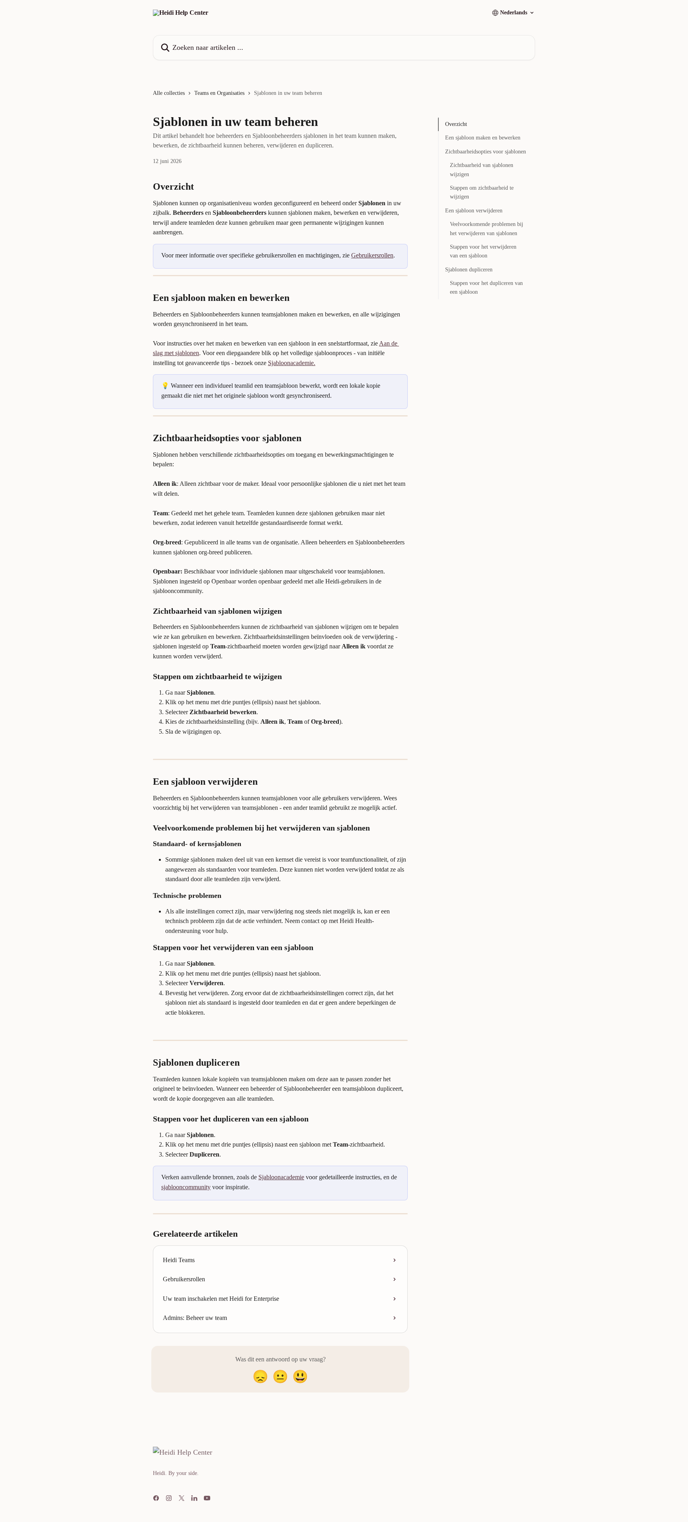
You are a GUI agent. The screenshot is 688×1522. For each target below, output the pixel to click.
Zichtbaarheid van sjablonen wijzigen (481, 169)
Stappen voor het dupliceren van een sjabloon (486, 287)
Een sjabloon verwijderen (473, 211)
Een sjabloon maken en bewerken (482, 138)
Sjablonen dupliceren (469, 269)
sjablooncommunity (186, 1187)
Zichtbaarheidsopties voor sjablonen (485, 152)
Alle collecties (169, 93)
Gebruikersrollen (372, 255)
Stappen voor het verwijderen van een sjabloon (483, 251)
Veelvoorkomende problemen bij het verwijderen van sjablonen (486, 228)
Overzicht (456, 124)
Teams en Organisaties (219, 93)
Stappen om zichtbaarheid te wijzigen (482, 192)
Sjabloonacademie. (291, 362)
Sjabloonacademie (281, 1177)
